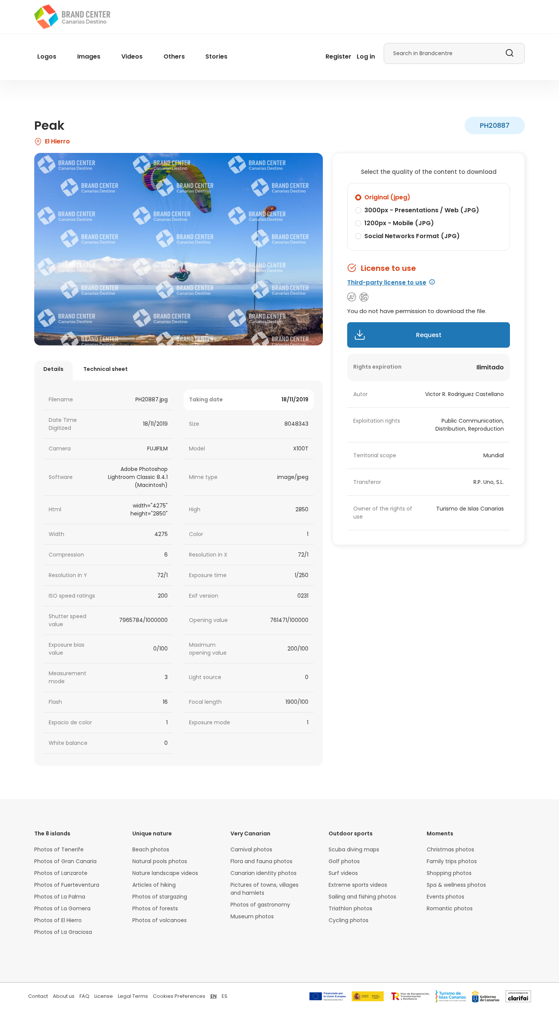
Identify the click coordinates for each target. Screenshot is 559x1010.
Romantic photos (450, 908)
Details (53, 369)
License (103, 996)
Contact (38, 996)
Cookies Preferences (179, 996)
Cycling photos (348, 920)
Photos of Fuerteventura (66, 885)
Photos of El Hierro (58, 920)
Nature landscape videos (165, 873)
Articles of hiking (154, 885)
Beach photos (150, 849)
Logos (46, 56)
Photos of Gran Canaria (65, 861)
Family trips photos (452, 861)
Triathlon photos (350, 908)
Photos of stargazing (159, 896)
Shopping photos (449, 873)
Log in (366, 56)
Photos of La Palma (59, 896)
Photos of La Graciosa (63, 932)
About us (64, 996)
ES (224, 996)
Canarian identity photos (263, 873)
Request (428, 335)
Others (174, 56)
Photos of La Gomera (62, 908)
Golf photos (344, 861)
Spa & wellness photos (456, 885)
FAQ (84, 996)
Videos (132, 56)
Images (88, 56)
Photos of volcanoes (159, 920)
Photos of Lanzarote (60, 873)
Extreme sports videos (358, 885)
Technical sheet (105, 369)
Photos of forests (155, 908)
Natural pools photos (159, 861)
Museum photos (252, 916)
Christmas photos (450, 849)
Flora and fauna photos (261, 861)
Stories (216, 56)
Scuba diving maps (354, 849)
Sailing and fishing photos (362, 896)
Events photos (445, 896)
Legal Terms (133, 996)
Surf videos (343, 873)
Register (338, 56)
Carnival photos (251, 849)
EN (213, 996)
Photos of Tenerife (59, 849)
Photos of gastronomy (260, 904)
